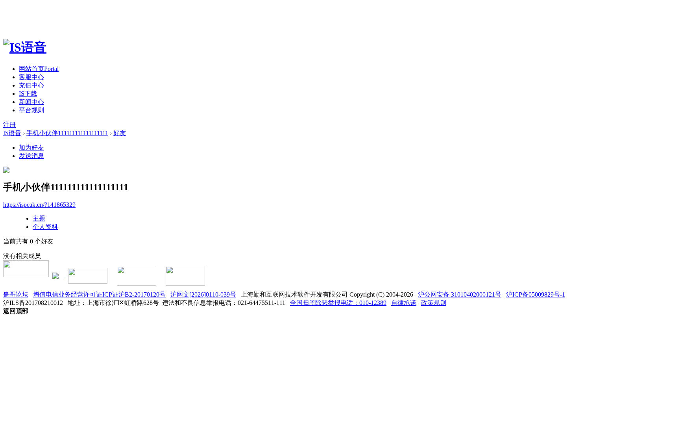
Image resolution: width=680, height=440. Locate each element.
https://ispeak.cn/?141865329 (39, 204)
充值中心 (31, 85)
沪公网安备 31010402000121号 (459, 294)
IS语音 (12, 133)
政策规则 (433, 302)
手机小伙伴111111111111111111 (67, 133)
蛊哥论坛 (15, 294)
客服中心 (31, 77)
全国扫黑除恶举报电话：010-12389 (338, 302)
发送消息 (31, 155)
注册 (9, 124)
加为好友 (31, 147)
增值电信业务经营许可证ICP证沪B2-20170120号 (99, 294)
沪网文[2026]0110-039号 (203, 294)
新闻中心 (31, 101)
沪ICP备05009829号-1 (535, 294)
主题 (39, 218)
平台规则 (31, 110)
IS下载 (28, 93)
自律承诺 (403, 302)
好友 (119, 133)
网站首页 (39, 68)
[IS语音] (24, 47)
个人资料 (45, 226)
